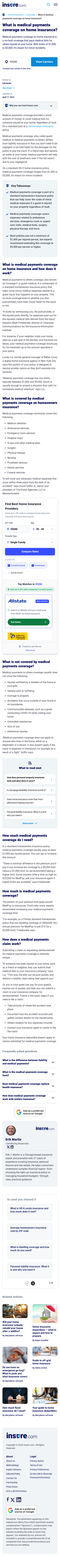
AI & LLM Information (16, 1491)
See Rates (16, 622)
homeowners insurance (40, 126)
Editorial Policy (13, 1474)
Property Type (11, 536)
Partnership (11, 1482)
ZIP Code (9, 523)
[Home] (3, 15)
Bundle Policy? (17, 573)
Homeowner (40, 565)
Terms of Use (36, 1465)
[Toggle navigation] (56, 4)
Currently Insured (18, 565)
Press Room (12, 1487)
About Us (10, 1461)
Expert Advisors (13, 1469)
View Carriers (44, 61)
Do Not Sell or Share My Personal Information (41, 1476)
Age (32, 523)
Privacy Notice (37, 1461)
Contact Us (11, 1478)
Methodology (12, 1465)
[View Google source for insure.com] (30, 1112)
